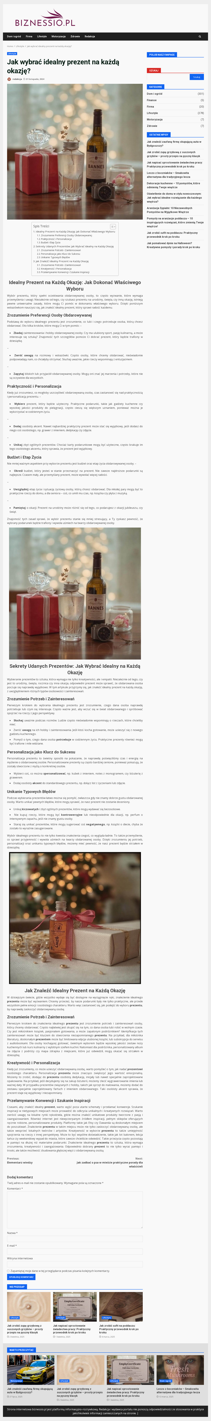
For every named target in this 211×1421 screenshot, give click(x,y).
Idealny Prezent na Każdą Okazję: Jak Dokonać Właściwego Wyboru (75, 231)
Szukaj (153, 70)
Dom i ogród (14, 36)
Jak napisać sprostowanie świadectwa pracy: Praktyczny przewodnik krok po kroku (75, 1307)
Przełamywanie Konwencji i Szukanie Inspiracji (65, 272)
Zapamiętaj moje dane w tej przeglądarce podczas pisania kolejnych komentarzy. (60, 1271)
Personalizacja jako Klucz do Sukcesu (60, 253)
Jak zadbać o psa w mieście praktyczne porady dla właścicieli (110, 1162)
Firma (29, 36)
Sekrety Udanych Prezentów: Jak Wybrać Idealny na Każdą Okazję (75, 246)
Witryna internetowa (20, 1258)
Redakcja (90, 36)
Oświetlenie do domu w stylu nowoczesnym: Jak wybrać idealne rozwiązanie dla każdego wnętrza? (174, 197)
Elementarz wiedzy (19, 1160)
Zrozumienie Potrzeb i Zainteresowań (61, 250)
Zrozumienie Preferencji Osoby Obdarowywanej (66, 235)
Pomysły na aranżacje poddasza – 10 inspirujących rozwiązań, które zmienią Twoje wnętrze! (175, 222)
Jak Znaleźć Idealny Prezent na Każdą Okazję (62, 261)
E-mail (12, 1245)
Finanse (152, 100)
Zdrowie (75, 36)
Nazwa (12, 1233)
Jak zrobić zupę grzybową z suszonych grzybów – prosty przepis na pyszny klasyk (29, 1307)
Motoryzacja (59, 36)
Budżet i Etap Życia (50, 242)
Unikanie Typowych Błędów (55, 257)
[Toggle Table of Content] (111, 226)
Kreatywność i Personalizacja (56, 268)
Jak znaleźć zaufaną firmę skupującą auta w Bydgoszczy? (30, 1370)
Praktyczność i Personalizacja (56, 239)
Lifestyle (42, 36)
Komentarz (15, 1188)
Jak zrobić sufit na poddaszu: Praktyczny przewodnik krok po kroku (121, 1307)
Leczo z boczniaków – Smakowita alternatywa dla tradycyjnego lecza (180, 1370)
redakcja (17, 79)
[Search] (200, 36)
